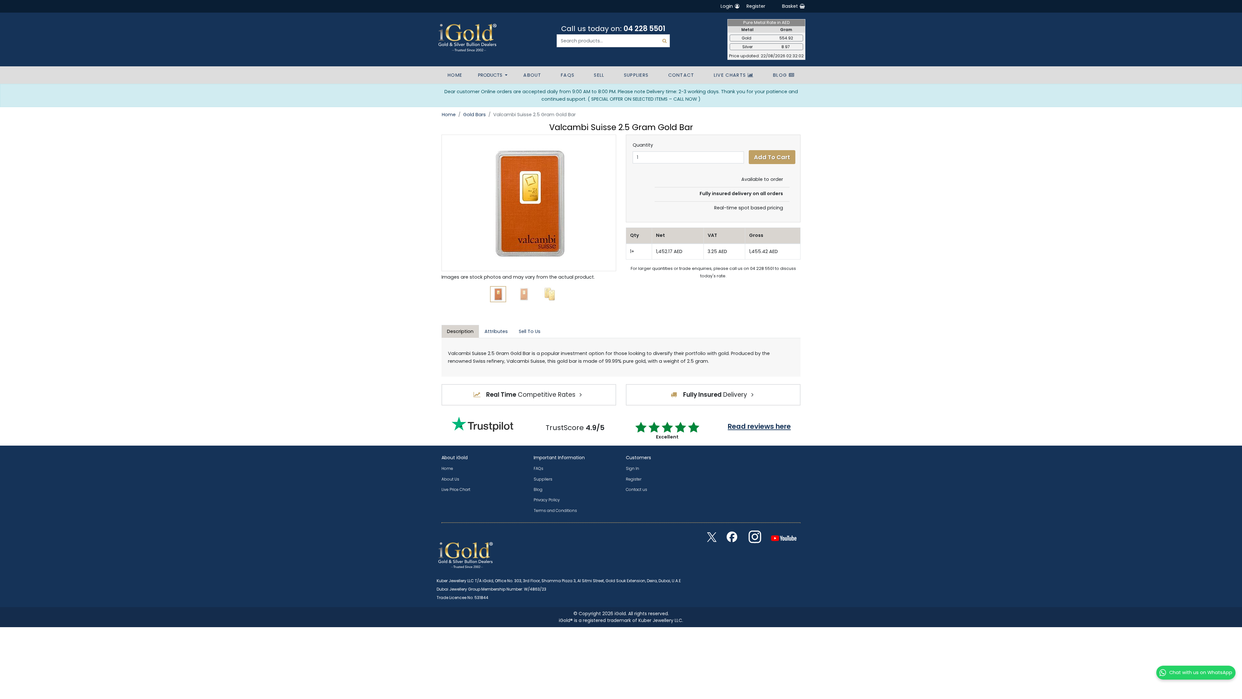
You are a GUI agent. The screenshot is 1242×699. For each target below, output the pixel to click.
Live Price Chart (455, 489)
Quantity (643, 145)
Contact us (636, 489)
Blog (781, 75)
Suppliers (636, 75)
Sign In (632, 468)
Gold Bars (474, 114)
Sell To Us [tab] (529, 331)
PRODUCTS (491, 75)
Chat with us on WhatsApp (1200, 672)
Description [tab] (460, 331)
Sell (599, 75)
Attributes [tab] (496, 331)
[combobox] (613, 40)
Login (727, 6)
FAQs (567, 75)
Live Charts (731, 75)
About (532, 75)
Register (755, 6)
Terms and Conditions (555, 510)
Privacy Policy (547, 500)
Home (455, 75)
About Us (450, 479)
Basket (790, 6)
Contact (681, 75)
